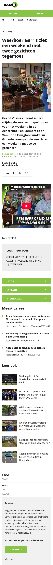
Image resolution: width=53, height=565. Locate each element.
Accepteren (15, 549)
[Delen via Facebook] (14, 172)
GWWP (10, 260)
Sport (20, 20)
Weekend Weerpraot (30, 260)
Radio (4, 489)
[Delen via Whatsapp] (26, 172)
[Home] (13, 4)
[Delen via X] (20, 172)
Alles (4, 20)
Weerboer (16, 264)
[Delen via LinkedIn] (7, 172)
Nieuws (13, 13)
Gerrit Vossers (15, 257)
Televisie (5, 494)
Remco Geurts (9, 153)
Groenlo (34, 257)
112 (12, 20)
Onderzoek (32, 20)
